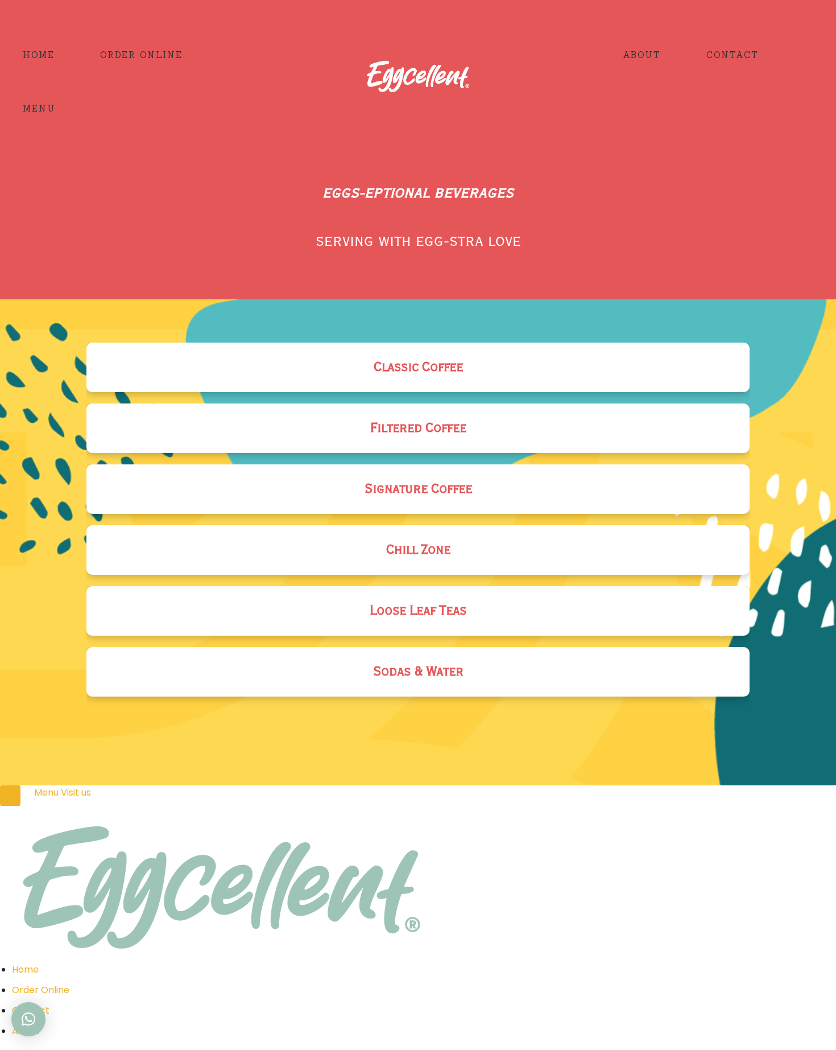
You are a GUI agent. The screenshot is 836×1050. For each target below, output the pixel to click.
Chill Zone (418, 550)
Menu (39, 108)
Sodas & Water (418, 672)
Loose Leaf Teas (418, 611)
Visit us (76, 792)
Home (39, 55)
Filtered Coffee (418, 428)
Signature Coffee (418, 489)
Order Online (141, 55)
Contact (732, 55)
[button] (28, 1019)
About (642, 55)
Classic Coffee (418, 367)
